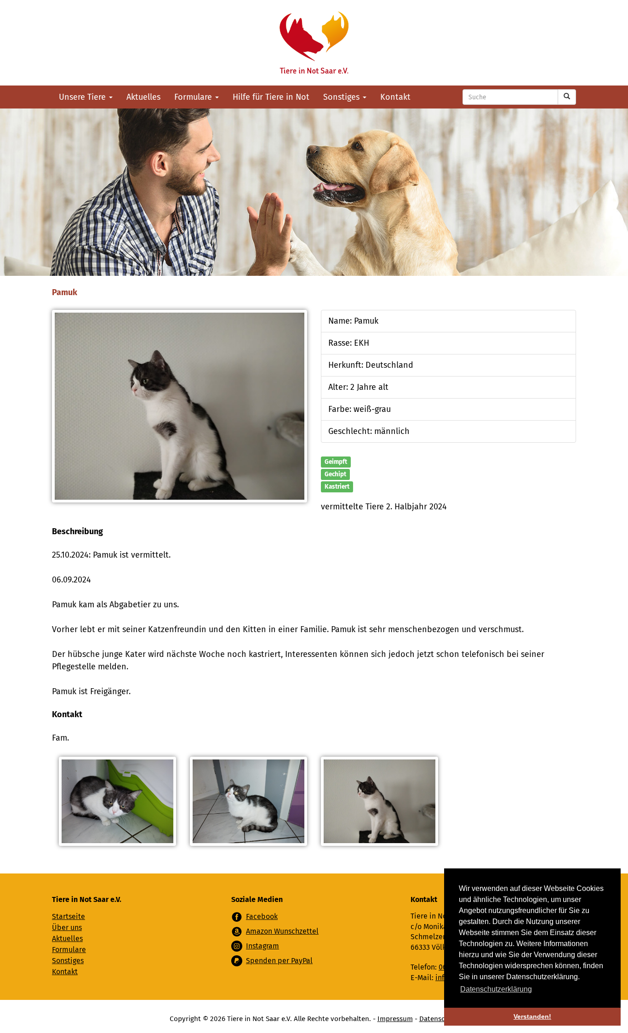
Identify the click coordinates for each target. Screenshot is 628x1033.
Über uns (67, 927)
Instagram (262, 946)
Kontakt (395, 97)
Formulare (194, 97)
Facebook (262, 916)
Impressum (395, 1019)
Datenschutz (439, 1019)
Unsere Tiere (83, 97)
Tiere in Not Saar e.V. (314, 42)
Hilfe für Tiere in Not (271, 97)
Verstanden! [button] (532, 1016)
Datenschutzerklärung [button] (496, 989)
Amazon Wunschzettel (282, 931)
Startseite (68, 916)
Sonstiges (342, 97)
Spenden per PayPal (279, 960)
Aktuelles (143, 97)
